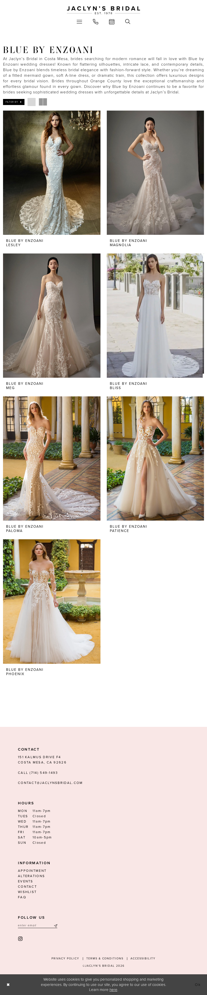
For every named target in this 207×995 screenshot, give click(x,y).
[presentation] (51, 173)
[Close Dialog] (8, 984)
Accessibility (143, 958)
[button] (79, 21)
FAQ (22, 897)
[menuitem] (79, 21)
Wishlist (27, 892)
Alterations (31, 876)
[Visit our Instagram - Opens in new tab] (20, 939)
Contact (27, 887)
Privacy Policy (65, 958)
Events (25, 881)
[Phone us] (96, 21)
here (113, 989)
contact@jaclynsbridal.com (50, 783)
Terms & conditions (104, 958)
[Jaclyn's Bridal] (103, 10)
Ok (198, 984)
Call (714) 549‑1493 (38, 773)
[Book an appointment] (112, 21)
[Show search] (128, 21)
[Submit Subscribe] (55, 925)
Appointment (32, 871)
